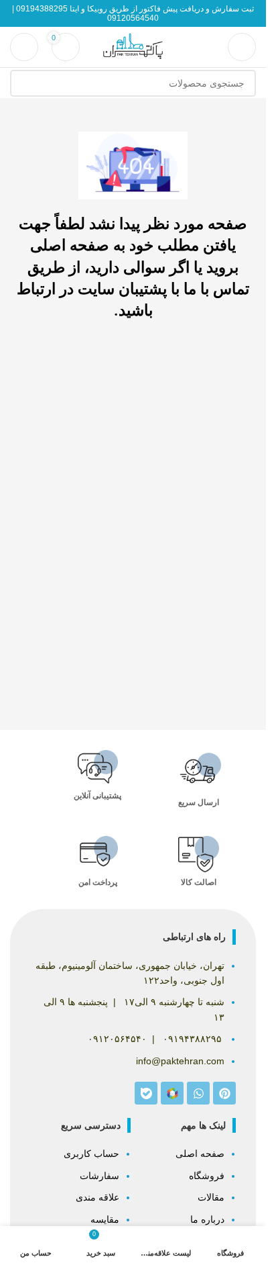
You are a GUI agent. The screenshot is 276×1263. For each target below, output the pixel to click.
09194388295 (42, 8)
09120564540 (133, 18)
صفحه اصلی (200, 1153)
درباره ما (207, 1219)
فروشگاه (206, 1175)
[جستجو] (23, 83)
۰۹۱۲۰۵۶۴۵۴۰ (117, 1038)
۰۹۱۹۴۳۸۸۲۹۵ (192, 1038)
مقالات (211, 1197)
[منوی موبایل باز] (242, 47)
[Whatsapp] (198, 1093)
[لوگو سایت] (133, 46)
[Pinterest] (224, 1093)
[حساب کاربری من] (24, 47)
